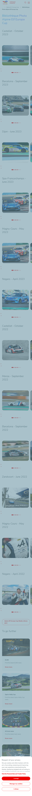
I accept (16, 778)
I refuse (16, 789)
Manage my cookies (16, 784)
